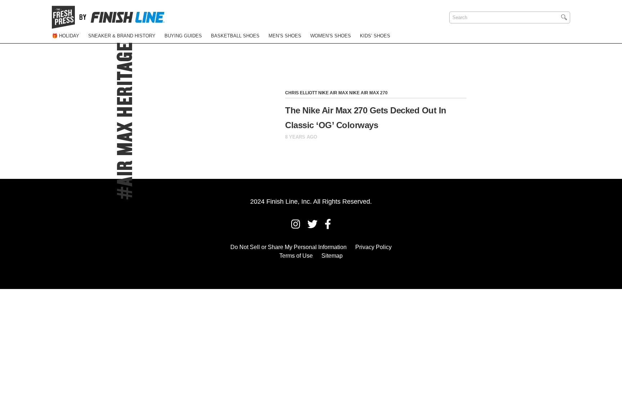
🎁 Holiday (65, 36)
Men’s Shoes (285, 36)
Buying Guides (183, 36)
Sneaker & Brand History (122, 36)
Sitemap (332, 256)
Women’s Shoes (330, 36)
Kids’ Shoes (375, 36)
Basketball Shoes (235, 36)
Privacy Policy (373, 247)
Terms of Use (296, 256)
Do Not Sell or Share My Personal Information (288, 247)
